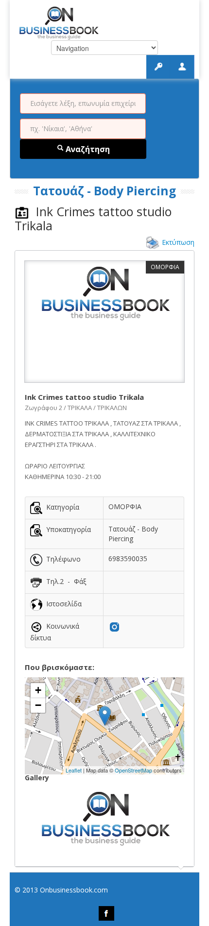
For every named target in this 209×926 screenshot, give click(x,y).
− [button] (38, 705)
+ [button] (38, 690)
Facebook (106, 913)
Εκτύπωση (178, 242)
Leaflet (74, 770)
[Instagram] (114, 626)
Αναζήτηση (87, 149)
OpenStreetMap (133, 770)
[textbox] (83, 103)
